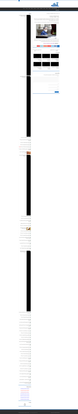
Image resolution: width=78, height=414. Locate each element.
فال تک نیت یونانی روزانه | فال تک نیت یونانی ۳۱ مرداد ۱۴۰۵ (25, 149)
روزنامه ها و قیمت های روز (54, 8)
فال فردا (44, 8)
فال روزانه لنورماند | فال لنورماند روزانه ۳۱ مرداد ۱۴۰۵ (25, 345)
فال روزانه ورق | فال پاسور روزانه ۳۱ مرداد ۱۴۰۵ (22, 155)
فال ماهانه (35, 8)
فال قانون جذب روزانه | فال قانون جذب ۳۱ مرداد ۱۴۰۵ (25, 366)
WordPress (22, 412)
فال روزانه (50, 8)
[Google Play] (30, 412)
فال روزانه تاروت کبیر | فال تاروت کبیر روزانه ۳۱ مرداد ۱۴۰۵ (25, 140)
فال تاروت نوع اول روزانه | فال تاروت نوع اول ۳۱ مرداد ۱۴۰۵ (25, 371)
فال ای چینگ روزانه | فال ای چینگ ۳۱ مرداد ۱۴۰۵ (23, 228)
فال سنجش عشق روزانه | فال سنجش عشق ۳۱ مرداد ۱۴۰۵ (23, 251)
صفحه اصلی (58, 8)
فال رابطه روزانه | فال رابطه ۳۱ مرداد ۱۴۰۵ (25, 353)
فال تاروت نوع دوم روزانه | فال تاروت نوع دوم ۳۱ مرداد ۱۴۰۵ (25, 328)
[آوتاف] (55, 4)
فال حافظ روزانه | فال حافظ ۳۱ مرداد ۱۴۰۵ (24, 146)
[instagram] (31, 412)
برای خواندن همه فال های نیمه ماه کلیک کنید (24, 395)
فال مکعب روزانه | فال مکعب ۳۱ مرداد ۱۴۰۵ (25, 225)
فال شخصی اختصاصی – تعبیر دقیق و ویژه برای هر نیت (25, 380)
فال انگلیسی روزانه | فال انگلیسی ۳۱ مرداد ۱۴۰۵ (25, 335)
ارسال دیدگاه (51, 17)
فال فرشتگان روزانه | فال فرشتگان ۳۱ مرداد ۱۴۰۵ (24, 339)
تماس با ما (27, 8)
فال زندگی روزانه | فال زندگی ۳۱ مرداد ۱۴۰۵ (25, 363)
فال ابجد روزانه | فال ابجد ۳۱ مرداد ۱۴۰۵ (25, 337)
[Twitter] (35, 412)
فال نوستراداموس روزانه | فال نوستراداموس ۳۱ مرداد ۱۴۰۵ (25, 221)
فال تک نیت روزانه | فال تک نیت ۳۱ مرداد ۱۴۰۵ (24, 330)
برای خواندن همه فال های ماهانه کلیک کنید (24, 397)
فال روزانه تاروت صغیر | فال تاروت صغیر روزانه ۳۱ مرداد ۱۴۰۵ (22, 15)
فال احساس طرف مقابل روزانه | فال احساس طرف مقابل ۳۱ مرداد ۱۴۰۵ (25, 342)
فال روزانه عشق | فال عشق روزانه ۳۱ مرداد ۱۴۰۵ (25, 347)
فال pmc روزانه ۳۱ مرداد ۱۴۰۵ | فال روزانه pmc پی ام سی (25, 325)
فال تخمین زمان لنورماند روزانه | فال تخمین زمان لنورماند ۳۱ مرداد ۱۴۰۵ (25, 238)
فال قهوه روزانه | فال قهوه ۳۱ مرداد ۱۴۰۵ (25, 246)
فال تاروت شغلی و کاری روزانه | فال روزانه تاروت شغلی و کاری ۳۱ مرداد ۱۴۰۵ (25, 383)
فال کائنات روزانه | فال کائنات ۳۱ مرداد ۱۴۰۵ (25, 142)
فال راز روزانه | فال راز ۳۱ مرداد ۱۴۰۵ (23, 152)
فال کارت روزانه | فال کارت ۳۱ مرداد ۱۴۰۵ (25, 137)
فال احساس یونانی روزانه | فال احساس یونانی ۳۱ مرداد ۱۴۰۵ (25, 361)
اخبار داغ (57, 13)
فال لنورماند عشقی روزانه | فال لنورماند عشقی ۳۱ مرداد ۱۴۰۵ (25, 240)
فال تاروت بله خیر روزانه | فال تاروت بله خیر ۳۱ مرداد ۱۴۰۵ (25, 377)
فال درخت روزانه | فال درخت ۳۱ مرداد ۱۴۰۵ (25, 368)
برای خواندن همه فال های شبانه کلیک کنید (25, 390)
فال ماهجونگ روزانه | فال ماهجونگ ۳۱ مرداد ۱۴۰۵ (25, 248)
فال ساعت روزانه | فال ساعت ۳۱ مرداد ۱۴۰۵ (25, 233)
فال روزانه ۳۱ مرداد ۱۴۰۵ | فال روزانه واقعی (25, 223)
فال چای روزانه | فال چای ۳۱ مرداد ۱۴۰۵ (25, 216)
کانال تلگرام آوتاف (57, 10)
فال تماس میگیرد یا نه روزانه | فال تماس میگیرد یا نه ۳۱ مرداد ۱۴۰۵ (25, 312)
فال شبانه (47, 8)
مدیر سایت (57, 17)
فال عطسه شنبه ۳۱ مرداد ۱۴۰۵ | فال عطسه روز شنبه (25, 243)
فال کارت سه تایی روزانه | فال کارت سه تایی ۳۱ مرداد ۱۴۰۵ (25, 358)
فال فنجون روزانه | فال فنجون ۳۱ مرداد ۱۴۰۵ (25, 235)
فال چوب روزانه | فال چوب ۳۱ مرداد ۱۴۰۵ (25, 355)
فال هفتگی (41, 8)
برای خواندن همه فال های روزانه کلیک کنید (25, 388)
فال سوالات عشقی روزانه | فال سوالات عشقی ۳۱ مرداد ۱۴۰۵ (25, 320)
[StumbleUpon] (32, 412)
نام (58, 83)
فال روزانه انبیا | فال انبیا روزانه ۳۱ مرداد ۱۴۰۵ (25, 315)
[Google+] (37, 412)
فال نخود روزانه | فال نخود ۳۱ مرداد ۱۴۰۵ (25, 218)
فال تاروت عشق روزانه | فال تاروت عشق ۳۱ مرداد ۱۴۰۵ (25, 322)
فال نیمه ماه (38, 8)
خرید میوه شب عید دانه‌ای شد (55, 67)
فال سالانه (32, 8)
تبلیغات (29, 8)
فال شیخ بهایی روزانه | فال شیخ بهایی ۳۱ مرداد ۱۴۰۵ (25, 374)
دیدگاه (58, 76)
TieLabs (28, 412)
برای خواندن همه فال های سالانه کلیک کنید (24, 399)
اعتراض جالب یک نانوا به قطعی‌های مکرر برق (54, 50)
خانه (59, 13)
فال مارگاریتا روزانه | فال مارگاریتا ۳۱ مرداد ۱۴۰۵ (25, 351)
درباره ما (24, 8)
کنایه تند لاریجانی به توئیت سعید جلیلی (37, 50)
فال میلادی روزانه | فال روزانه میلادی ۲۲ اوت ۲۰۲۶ (23, 77)
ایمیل (58, 86)
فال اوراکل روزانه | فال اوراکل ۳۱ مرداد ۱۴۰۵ (25, 144)
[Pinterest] (34, 412)
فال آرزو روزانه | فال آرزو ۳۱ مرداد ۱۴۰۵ (25, 349)
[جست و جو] (19, 0)
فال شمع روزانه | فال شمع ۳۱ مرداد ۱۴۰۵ (25, 317)
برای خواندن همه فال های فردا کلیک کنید (25, 392)
